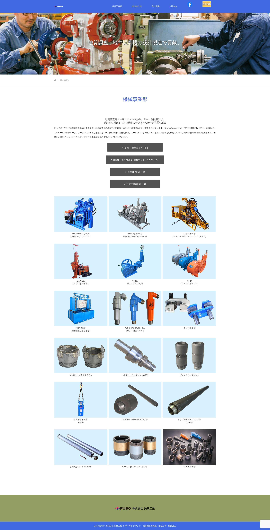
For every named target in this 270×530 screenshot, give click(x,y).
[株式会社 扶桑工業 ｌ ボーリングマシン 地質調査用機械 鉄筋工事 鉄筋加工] (63, 6)
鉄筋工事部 (117, 6)
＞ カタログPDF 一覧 (139, 172)
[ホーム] (55, 76)
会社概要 (155, 6)
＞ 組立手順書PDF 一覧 (140, 184)
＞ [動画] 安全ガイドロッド (142, 147)
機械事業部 (137, 6)
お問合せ (173, 6)
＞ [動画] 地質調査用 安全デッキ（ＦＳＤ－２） (136, 159)
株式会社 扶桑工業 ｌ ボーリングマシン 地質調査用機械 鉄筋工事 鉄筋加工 (141, 526)
